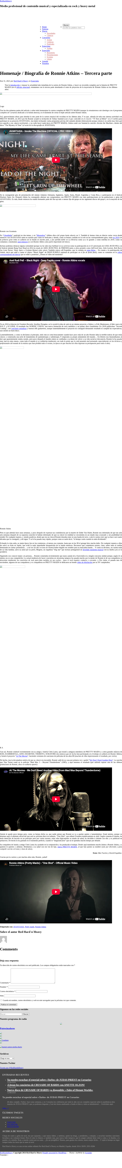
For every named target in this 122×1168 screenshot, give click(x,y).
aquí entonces (23, 242)
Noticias (45, 29)
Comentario (5, 983)
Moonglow (41, 235)
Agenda (45, 61)
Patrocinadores (7, 1028)
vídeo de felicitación (84, 562)
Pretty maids (29, 927)
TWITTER (11, 1122)
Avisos (49, 40)
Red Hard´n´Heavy (21, 81)
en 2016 (116, 237)
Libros (49, 59)
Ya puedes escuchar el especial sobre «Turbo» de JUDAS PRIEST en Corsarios (49, 1079)
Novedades (51, 33)
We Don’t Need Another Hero (101, 760)
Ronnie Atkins (40, 927)
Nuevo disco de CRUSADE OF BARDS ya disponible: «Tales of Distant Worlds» (50, 1090)
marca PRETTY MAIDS (67, 847)
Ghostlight (7, 235)
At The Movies (22, 756)
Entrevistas (46, 46)
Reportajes (51, 53)
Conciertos (46, 38)
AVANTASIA (18, 927)
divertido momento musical (93, 550)
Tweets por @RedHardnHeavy (11, 1068)
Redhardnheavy (6, 1)
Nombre (4, 987)
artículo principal (22, 87)
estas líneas (91, 250)
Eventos (50, 57)
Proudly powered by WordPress (54, 1153)
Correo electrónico (7, 991)
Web (1, 996)
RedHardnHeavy (6, 1153)
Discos (44, 31)
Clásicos (50, 35)
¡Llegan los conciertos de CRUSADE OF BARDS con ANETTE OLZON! (46, 1084)
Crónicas (50, 42)
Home (44, 27)
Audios (49, 48)
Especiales (46, 50)
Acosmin (88, 1153)
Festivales (50, 44)
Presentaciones (52, 55)
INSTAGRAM (13, 1127)
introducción (15, 85)
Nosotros (45, 63)
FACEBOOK (12, 1124)
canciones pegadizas (19, 328)
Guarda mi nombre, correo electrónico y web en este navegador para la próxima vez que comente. (39, 1000)
